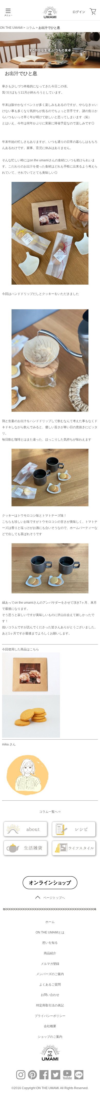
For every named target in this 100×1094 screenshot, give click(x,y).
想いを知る (50, 943)
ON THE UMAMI (11, 28)
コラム (30, 28)
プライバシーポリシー (50, 1016)
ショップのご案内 (50, 1037)
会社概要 (50, 1026)
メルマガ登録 (50, 964)
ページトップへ (54, 898)
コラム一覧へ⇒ (50, 812)
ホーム (50, 922)
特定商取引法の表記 (50, 1005)
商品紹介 (50, 953)
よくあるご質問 (50, 984)
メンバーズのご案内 (50, 974)
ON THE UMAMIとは (50, 932)
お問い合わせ (50, 995)
